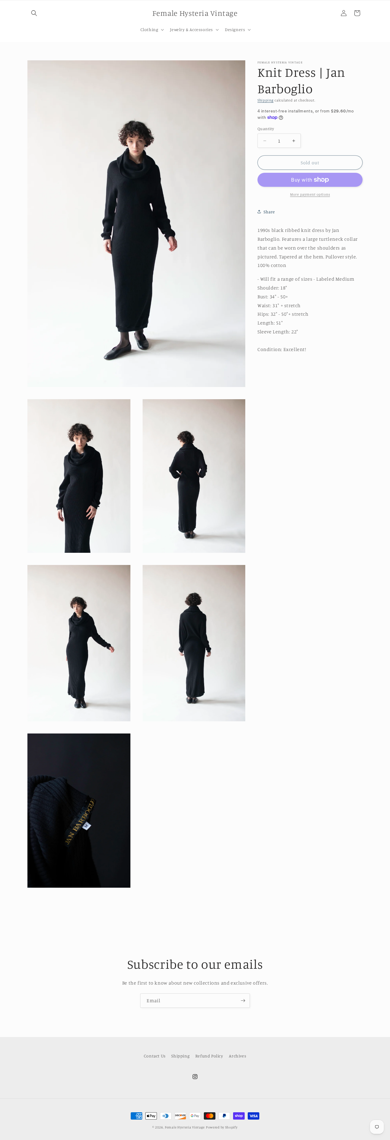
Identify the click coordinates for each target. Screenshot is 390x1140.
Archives (237, 1055)
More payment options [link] (310, 194)
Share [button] (269, 211)
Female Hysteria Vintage (185, 1127)
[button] (34, 13)
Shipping (265, 100)
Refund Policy (209, 1055)
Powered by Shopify (222, 1127)
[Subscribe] (243, 1000)
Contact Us (155, 1055)
